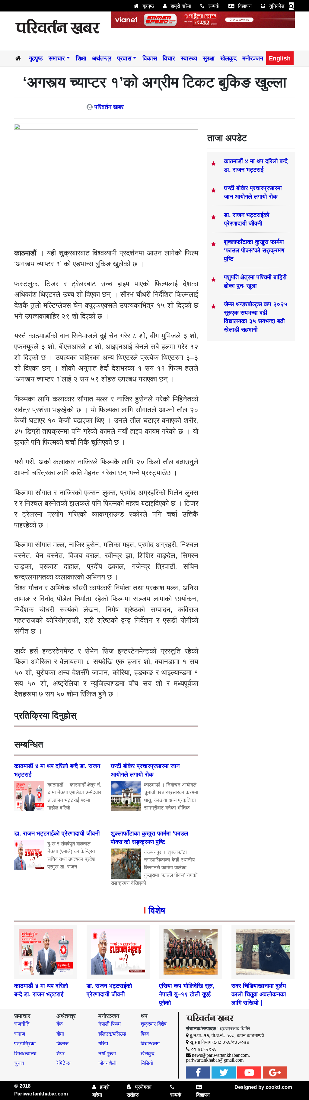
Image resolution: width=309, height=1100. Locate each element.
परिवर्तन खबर (109, 107)
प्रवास (124, 58)
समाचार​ (57, 58)
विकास (149, 58)
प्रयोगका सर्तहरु (139, 1091)
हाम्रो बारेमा (180, 6)
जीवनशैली (107, 1063)
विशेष (156, 910)
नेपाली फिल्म (109, 1024)
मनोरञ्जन (252, 58)
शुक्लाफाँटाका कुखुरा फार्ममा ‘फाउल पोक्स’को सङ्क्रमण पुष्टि (254, 250)
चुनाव (19, 1063)
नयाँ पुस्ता (107, 1053)
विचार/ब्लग (150, 1043)
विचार (169, 58)
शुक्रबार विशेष (154, 1024)
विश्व (145, 1034)
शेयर (60, 1053)
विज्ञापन (244, 6)
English (280, 58)
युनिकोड (276, 6)
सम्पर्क (213, 6)
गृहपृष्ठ (147, 6)
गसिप (103, 1043)
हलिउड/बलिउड (112, 1034)
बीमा (60, 1034)
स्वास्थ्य (189, 58)
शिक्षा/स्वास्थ (25, 1053)
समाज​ (19, 1034)
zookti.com (279, 1087)
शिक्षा (81, 58)
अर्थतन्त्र (101, 58)
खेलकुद (228, 58)
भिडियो (147, 1063)
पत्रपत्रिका (25, 1043)
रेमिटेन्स (63, 1063)
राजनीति (22, 1024)
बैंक (59, 1024)
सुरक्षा (209, 58)
